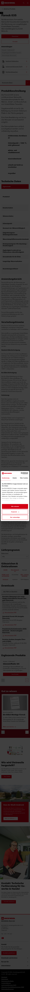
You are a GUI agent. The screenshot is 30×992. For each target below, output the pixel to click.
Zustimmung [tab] (5, 478)
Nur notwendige (15, 517)
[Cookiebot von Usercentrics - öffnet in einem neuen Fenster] (21, 473)
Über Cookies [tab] (24, 478)
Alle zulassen (15, 506)
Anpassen (14, 512)
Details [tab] (15, 478)
